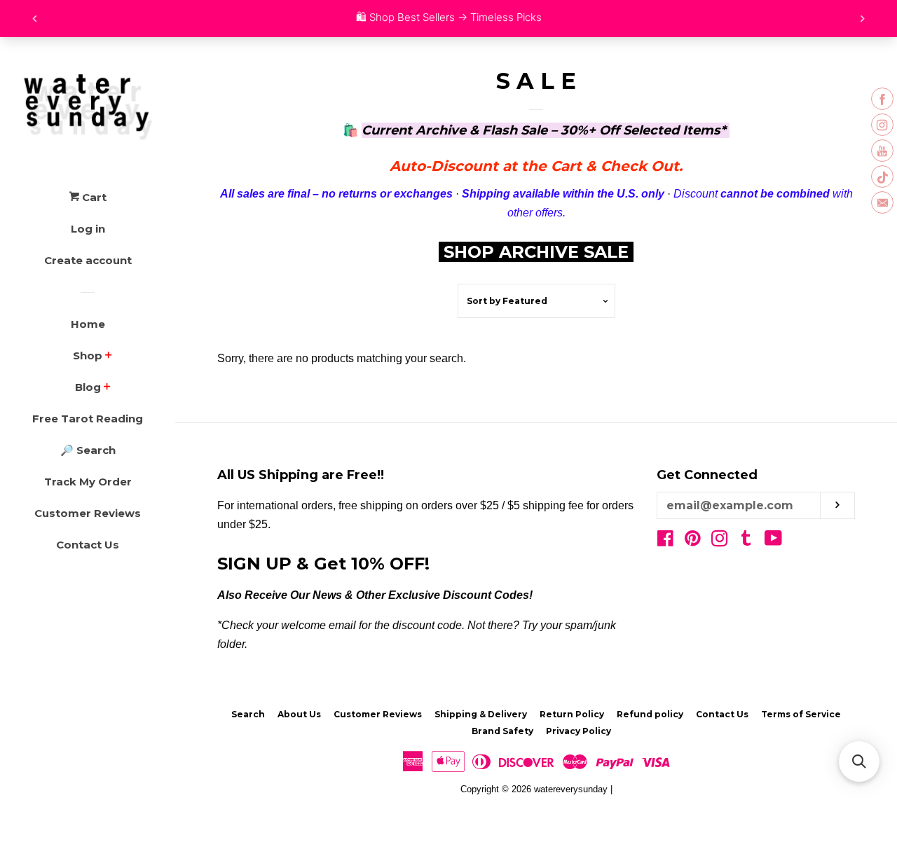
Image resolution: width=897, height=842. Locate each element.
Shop (87, 355)
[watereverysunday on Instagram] (719, 541)
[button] (859, 761)
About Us (299, 714)
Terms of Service (801, 714)
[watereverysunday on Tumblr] (746, 541)
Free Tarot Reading (87, 418)
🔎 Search (88, 450)
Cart (93, 197)
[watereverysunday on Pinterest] (692, 541)
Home (88, 324)
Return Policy (572, 714)
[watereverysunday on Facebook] (665, 541)
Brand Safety (502, 731)
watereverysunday (571, 789)
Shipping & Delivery (480, 714)
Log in (88, 228)
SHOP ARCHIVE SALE (539, 252)
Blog (88, 387)
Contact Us (87, 544)
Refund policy (650, 714)
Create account (88, 260)
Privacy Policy (578, 731)
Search (248, 714)
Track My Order (88, 481)
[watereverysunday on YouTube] (773, 541)
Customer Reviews (87, 513)
